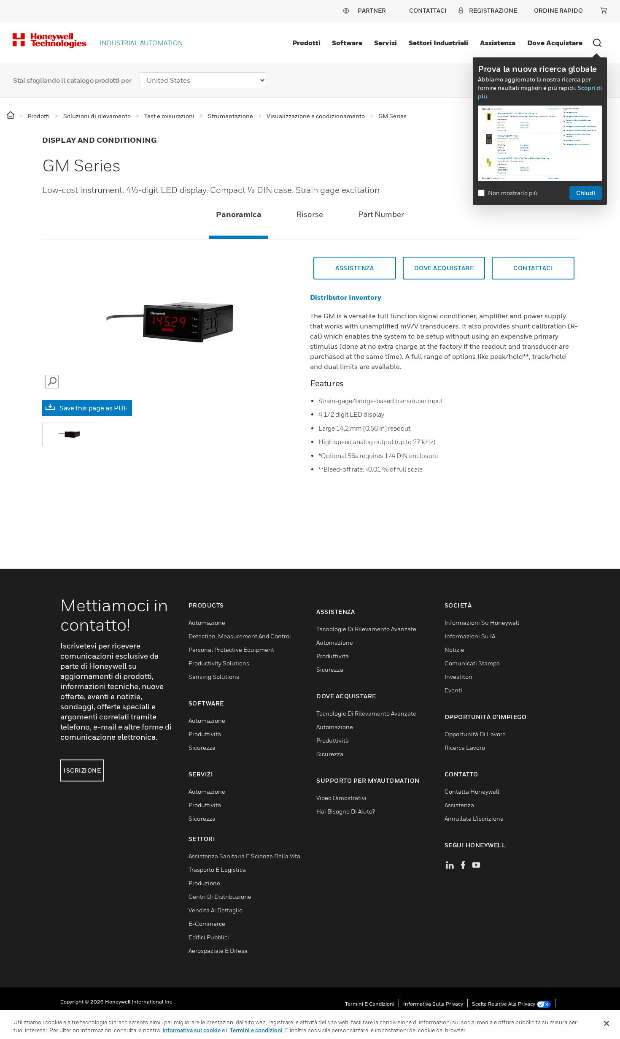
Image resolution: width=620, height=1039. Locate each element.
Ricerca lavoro (465, 747)
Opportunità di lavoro (475, 734)
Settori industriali (438, 42)
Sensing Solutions (214, 676)
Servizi (385, 42)
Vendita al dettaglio (216, 910)
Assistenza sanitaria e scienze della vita (244, 856)
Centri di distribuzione (220, 896)
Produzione (204, 883)
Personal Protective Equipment (231, 649)
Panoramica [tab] (238, 214)
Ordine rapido (558, 10)
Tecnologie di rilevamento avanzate (366, 628)
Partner (372, 10)
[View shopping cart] (603, 10)
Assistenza (497, 42)
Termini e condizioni (369, 1004)
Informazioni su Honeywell (482, 622)
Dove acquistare (554, 42)
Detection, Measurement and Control (240, 636)
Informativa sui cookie (191, 1030)
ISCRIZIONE (82, 770)
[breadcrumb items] (11, 115)
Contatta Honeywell (472, 791)
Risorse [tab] (310, 214)
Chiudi (585, 192)
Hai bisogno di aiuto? (345, 811)
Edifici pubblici (209, 937)
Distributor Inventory (345, 297)
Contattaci (533, 267)
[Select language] (345, 10)
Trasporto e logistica (217, 869)
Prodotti (306, 42)
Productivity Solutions (219, 663)
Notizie (454, 649)
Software (347, 42)
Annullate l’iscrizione (474, 818)
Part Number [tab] (381, 214)
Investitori (458, 676)
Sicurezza (202, 747)
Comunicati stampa (472, 663)
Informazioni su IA (470, 636)
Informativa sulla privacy (433, 1004)
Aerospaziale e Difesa (218, 950)
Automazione (207, 622)
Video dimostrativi (341, 797)
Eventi (453, 690)
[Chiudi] (606, 1023)
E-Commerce (207, 923)
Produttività (205, 734)
